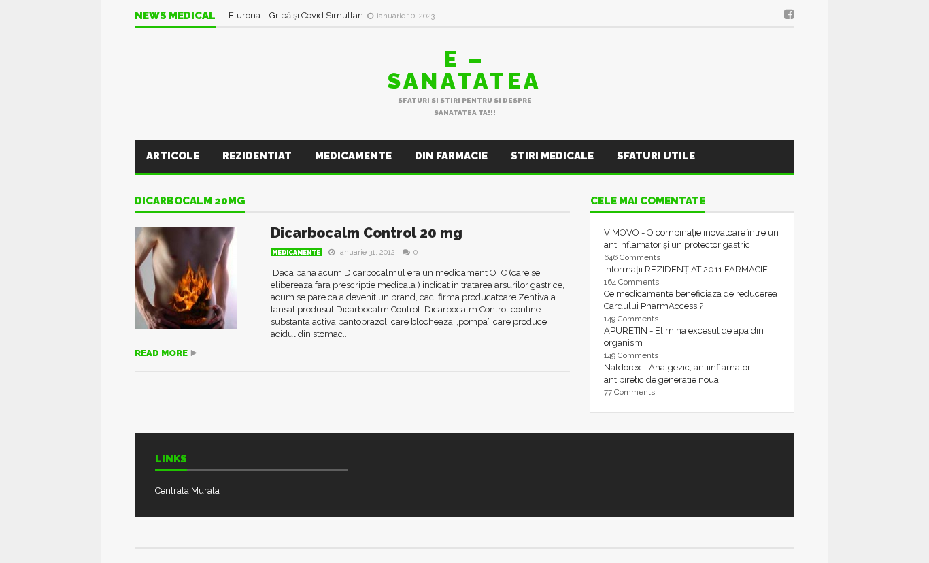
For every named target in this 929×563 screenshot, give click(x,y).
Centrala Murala (187, 490)
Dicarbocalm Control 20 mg (366, 233)
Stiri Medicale (552, 156)
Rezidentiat (257, 156)
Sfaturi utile (656, 156)
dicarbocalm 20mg (190, 201)
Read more (161, 353)
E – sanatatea (464, 69)
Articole (172, 156)
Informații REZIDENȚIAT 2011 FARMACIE (686, 269)
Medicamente (353, 156)
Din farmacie (451, 156)
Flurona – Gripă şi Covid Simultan (297, 15)
